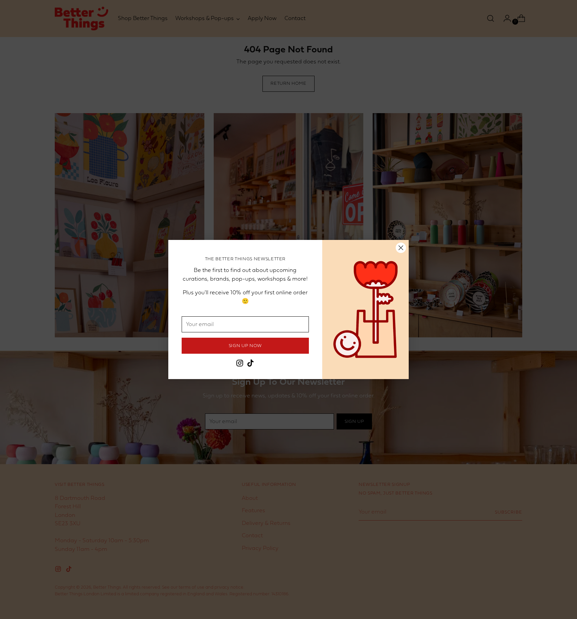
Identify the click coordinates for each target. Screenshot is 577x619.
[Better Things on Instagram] (240, 364)
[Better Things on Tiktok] (250, 364)
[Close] (401, 248)
